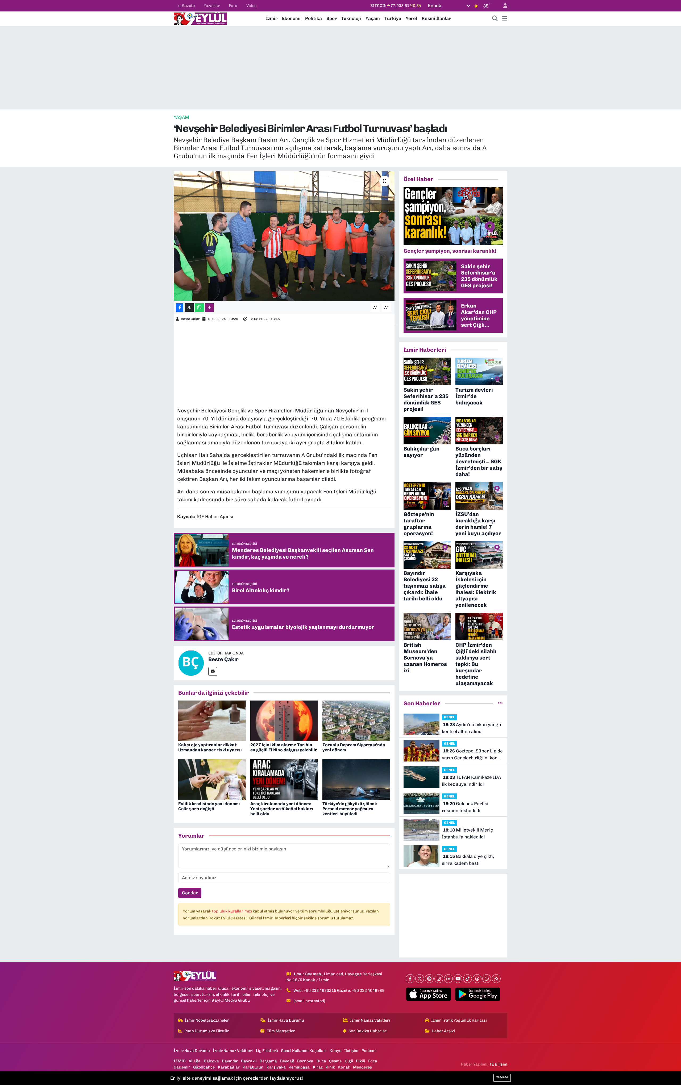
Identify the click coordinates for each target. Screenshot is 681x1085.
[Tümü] (500, 703)
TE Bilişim (498, 1064)
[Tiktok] (467, 978)
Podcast (369, 1050)
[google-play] (477, 994)
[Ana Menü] (504, 18)
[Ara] (495, 18)
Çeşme (335, 1061)
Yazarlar (212, 5)
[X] (419, 978)
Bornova (305, 1061)
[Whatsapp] (486, 978)
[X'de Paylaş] (189, 307)
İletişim (351, 1050)
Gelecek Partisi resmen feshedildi (465, 807)
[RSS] (496, 978)
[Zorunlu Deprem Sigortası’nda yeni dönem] (356, 720)
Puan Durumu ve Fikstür (206, 1031)
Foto (233, 5)
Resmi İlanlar (436, 18)
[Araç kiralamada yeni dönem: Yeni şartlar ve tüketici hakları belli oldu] (284, 779)
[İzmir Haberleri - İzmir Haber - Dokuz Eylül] (200, 18)
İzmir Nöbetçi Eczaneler (207, 1020)
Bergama (268, 1061)
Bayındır (230, 1061)
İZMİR (180, 1061)
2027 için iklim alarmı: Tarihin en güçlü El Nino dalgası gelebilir (283, 747)
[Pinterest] (429, 978)
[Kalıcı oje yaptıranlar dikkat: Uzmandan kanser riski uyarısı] (212, 720)
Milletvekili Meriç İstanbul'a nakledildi (467, 833)
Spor (331, 18)
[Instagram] (438, 978)
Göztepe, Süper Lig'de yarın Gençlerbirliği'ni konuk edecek (472, 754)
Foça (372, 1061)
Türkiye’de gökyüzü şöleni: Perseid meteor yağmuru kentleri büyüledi (349, 808)
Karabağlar (229, 1067)
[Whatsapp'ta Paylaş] (199, 307)
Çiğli (349, 1061)
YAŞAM (181, 117)
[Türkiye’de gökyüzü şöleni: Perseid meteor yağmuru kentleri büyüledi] (356, 779)
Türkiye (392, 18)
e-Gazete (186, 5)
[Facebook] (410, 978)
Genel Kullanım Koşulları (303, 1050)
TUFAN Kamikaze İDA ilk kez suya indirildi (471, 781)
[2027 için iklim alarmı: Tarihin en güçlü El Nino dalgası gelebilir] (284, 720)
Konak (344, 1067)
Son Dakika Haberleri (368, 1031)
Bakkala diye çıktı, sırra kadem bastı (468, 860)
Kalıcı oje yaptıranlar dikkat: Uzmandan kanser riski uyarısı (210, 747)
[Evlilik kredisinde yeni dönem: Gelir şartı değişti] (212, 779)
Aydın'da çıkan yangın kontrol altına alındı (472, 728)
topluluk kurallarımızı (232, 911)
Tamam (502, 1077)
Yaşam (373, 18)
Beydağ (287, 1061)
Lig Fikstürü (267, 1050)
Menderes (362, 1067)
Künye (335, 1050)
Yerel (411, 18)
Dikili (360, 1061)
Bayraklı (249, 1061)
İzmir (271, 18)
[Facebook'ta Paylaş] (179, 307)
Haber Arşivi (443, 1031)
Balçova (211, 1061)
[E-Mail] (212, 671)
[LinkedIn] (448, 978)
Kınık (330, 1067)
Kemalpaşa (299, 1067)
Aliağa (195, 1061)
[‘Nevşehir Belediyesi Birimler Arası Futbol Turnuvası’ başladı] (284, 236)
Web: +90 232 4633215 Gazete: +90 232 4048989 (338, 990)
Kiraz (318, 1067)
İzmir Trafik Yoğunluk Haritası (459, 1020)
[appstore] (428, 994)
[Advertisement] (340, 67)
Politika (313, 18)
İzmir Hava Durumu (286, 1020)
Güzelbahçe (204, 1067)
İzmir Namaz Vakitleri (370, 1020)
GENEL (449, 717)
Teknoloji (351, 18)
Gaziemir (182, 1067)
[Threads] (477, 978)
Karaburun (253, 1067)
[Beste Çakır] (191, 662)
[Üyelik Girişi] (503, 5)
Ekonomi (291, 18)
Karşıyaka (276, 1067)
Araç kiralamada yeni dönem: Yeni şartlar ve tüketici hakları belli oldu (281, 808)
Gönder (190, 892)
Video (251, 5)
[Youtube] (458, 978)
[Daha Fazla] (209, 307)
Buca (321, 1061)
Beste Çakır (190, 319)
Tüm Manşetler (281, 1031)
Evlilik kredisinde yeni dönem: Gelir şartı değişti (209, 806)
